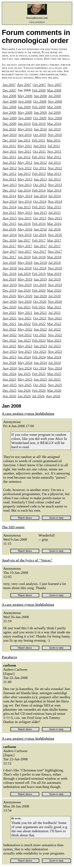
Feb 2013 (39, 174)
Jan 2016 (24, 224)
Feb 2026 (39, 390)
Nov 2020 (55, 301)
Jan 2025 (24, 374)
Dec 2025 (9, 390)
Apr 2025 (9, 379)
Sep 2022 (25, 335)
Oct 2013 (39, 185)
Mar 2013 (54, 174)
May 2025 (25, 379)
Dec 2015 (9, 224)
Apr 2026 (9, 396)
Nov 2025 (55, 385)
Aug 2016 (10, 235)
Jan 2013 (24, 174)
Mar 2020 (54, 290)
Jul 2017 (54, 246)
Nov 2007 (54, 85)
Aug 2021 (10, 318)
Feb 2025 (39, 374)
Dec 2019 (9, 290)
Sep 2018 (25, 268)
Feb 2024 (39, 357)
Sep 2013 (25, 185)
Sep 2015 (25, 218)
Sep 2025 (25, 385)
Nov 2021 (55, 318)
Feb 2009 (39, 107)
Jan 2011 (24, 140)
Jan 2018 (24, 257)
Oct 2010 (39, 135)
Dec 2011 (9, 157)
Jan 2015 (24, 207)
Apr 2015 (9, 212)
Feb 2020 (39, 290)
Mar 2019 (54, 274)
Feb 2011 (38, 140)
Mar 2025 (54, 374)
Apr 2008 (9, 96)
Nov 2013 (55, 185)
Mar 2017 (54, 240)
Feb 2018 (39, 257)
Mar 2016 (54, 224)
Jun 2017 (40, 246)
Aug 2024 (10, 368)
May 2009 (25, 112)
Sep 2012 (25, 168)
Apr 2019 (9, 279)
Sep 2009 (25, 118)
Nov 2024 (55, 368)
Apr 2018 (9, 262)
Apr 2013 (9, 179)
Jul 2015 (54, 212)
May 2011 (24, 146)
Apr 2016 (9, 229)
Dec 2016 (9, 240)
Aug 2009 (10, 118)
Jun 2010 (40, 129)
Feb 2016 (39, 224)
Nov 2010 (55, 135)
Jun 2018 (40, 262)
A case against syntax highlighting (28, 413)
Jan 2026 (24, 390)
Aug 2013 (10, 185)
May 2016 (25, 229)
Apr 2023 (9, 346)
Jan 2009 (24, 107)
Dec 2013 (9, 190)
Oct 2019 (39, 285)
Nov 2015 (55, 218)
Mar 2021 (54, 307)
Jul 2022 (54, 329)
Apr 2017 (9, 246)
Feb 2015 (39, 207)
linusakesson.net (37, 17)
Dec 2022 (9, 340)
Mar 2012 (54, 157)
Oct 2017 (39, 251)
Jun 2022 (40, 329)
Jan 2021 (24, 307)
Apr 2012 (9, 162)
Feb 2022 (39, 324)
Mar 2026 (54, 390)
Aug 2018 (10, 268)
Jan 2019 (24, 274)
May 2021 (25, 313)
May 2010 (25, 129)
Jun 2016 (40, 229)
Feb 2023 (39, 340)
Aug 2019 (10, 285)
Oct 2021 (39, 318)
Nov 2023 (55, 351)
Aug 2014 (10, 201)
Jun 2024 (40, 363)
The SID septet (13, 527)
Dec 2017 (9, 257)
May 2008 (25, 96)
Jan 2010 (24, 124)
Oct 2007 (39, 85)
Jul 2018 (54, 262)
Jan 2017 (24, 240)
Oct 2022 (39, 335)
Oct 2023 (39, 351)
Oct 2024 (39, 368)
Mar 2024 (54, 357)
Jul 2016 (54, 229)
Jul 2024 (54, 363)
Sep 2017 (25, 251)
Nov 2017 (55, 251)
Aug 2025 (10, 385)
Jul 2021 (54, 313)
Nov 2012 (55, 168)
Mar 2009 (54, 107)
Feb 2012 (38, 157)
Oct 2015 (39, 218)
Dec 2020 (9, 307)
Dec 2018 (9, 274)
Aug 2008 (10, 101)
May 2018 (25, 262)
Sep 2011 (24, 151)
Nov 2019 (55, 285)
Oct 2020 (39, 301)
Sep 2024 (25, 368)
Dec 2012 (9, 174)
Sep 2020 (25, 301)
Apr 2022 (9, 329)
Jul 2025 (54, 379)
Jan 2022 (24, 324)
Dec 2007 (9, 90)
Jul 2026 (38, 396)
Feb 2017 (39, 240)
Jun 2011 (39, 146)
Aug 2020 (10, 301)
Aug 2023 (10, 351)
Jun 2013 (40, 179)
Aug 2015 (10, 218)
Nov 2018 (55, 268)
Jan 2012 (24, 157)
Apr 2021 (9, 313)
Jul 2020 (54, 296)
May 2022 (25, 329)
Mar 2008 (54, 90)
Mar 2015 (54, 207)
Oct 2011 (39, 151)
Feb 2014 (39, 190)
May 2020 (25, 296)
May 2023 (25, 346)
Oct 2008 (39, 101)
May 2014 (25, 196)
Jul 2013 (54, 179)
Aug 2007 (24, 85)
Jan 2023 (24, 340)
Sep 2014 (25, 201)
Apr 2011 (9, 146)
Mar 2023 (54, 340)
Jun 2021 (40, 313)
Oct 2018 (39, 268)
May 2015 (25, 212)
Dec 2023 (9, 357)
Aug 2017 (10, 251)
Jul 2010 (54, 129)
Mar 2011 (54, 140)
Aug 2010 (10, 135)
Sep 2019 (25, 285)
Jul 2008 (54, 96)
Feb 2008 (39, 90)
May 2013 (25, 179)
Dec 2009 (9, 124)
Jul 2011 (54, 146)
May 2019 (25, 279)
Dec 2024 (9, 374)
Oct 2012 (39, 168)
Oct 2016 (39, 235)
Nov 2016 (55, 235)
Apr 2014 (9, 196)
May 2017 (25, 246)
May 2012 (25, 162)
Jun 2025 (40, 379)
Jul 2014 (54, 196)
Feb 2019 (39, 274)
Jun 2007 (9, 85)
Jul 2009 (54, 112)
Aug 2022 (10, 335)
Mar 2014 (54, 190)
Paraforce (9, 657)
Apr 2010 (9, 129)
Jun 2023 (40, 346)
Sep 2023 (25, 351)
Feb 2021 (39, 307)
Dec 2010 (9, 140)
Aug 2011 (10, 151)
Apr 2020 (9, 296)
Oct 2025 (39, 385)
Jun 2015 (40, 212)
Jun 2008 (40, 96)
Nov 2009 (55, 118)
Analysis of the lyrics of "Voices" (27, 560)
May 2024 (25, 363)
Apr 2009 (9, 112)
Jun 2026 (24, 396)
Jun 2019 (40, 279)
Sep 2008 (25, 101)
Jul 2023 (54, 346)
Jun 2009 (40, 112)
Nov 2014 (55, 201)
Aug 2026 (53, 396)
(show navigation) (37, 22)
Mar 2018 (54, 257)
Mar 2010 (54, 124)
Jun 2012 (40, 162)
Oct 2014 (39, 201)
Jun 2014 (40, 196)
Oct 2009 (39, 118)
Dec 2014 (9, 207)
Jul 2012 (54, 162)
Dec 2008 (9, 107)
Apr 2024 (9, 363)
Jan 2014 (24, 190)
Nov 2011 (54, 151)
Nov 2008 (55, 101)
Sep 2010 (25, 135)
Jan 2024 (24, 357)
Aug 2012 (10, 168)
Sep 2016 (25, 235)
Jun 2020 (40, 296)
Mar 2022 (54, 324)
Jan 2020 (24, 290)
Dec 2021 (9, 324)
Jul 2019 (54, 279)
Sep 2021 (25, 318)
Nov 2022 (55, 335)
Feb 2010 (39, 124)
